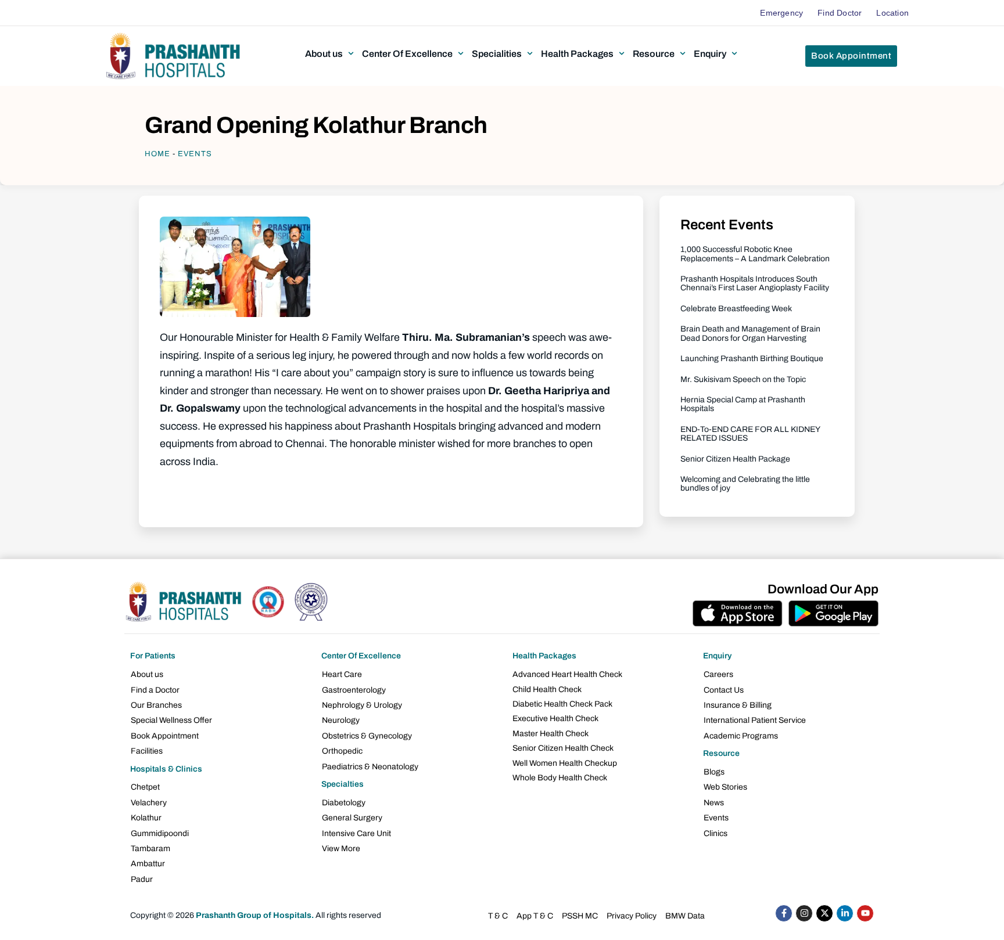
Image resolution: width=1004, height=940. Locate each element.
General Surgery (352, 817)
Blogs (714, 772)
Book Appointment (165, 736)
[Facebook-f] (784, 913)
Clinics (715, 833)
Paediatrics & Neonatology (370, 766)
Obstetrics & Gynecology (367, 736)
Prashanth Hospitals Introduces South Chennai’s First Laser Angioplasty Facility (754, 283)
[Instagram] (804, 913)
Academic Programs (741, 736)
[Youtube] (865, 913)
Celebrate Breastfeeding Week (736, 308)
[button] (330, 53)
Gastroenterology (354, 690)
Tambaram (150, 848)
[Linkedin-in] (845, 913)
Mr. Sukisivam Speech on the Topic (743, 379)
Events (195, 154)
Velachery (149, 802)
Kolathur (146, 817)
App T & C (535, 916)
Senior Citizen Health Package (735, 459)
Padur (142, 879)
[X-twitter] (824, 913)
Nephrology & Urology (362, 705)
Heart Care (342, 674)
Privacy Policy (632, 916)
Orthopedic (342, 751)
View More (341, 848)
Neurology (341, 720)
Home (157, 154)
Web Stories (725, 787)
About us (147, 674)
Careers (718, 674)
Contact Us (724, 690)
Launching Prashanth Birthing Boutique (751, 358)
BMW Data (685, 916)
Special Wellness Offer (171, 720)
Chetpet (145, 787)
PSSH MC (580, 916)
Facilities (147, 751)
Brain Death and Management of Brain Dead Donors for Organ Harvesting (750, 333)
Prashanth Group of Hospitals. (255, 915)
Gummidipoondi (160, 833)
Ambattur (148, 863)
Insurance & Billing (738, 705)
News (714, 802)
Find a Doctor (155, 690)
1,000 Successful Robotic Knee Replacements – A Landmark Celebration (755, 253)
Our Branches (156, 705)
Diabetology (343, 802)
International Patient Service (755, 720)
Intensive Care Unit (356, 833)
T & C (498, 916)
